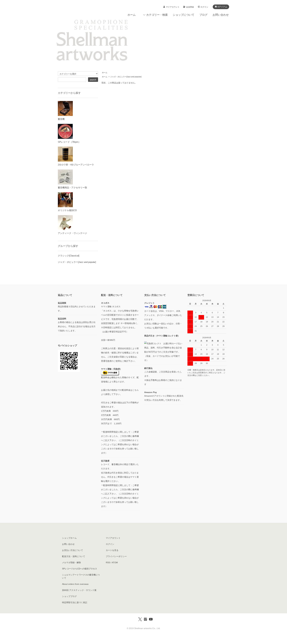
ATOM (115, 562)
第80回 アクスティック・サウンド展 (79, 590)
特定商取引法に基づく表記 (74, 602)
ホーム (132, 14)
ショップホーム (69, 538)
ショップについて (183, 14)
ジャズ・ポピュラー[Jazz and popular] (125, 77)
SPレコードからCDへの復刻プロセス (79, 568)
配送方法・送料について (73, 556)
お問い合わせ (221, 14)
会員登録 (190, 7)
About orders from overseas (75, 584)
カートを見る (112, 550)
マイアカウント (173, 7)
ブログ (203, 14)
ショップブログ (69, 596)
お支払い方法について (72, 550)
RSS (108, 562)
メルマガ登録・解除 (71, 562)
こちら (135, 390)
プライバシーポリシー (116, 556)
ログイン (204, 7)
